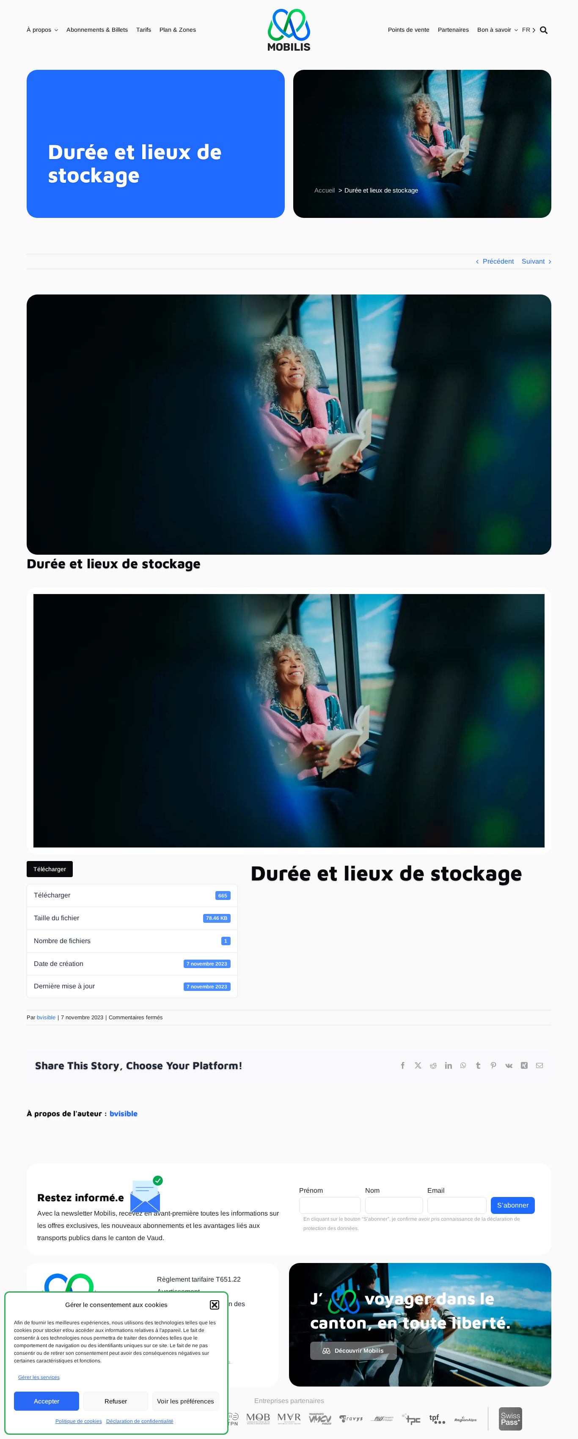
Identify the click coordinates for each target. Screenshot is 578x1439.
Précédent (498, 261)
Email (436, 1190)
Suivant (533, 261)
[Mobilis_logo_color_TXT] (289, 30)
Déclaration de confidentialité (139, 1421)
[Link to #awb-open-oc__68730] (544, 30)
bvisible (46, 1017)
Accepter (46, 1401)
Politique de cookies (78, 1421)
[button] (214, 1305)
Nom (372, 1190)
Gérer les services (39, 1377)
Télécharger (49, 869)
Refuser (116, 1401)
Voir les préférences (185, 1401)
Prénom (311, 1190)
